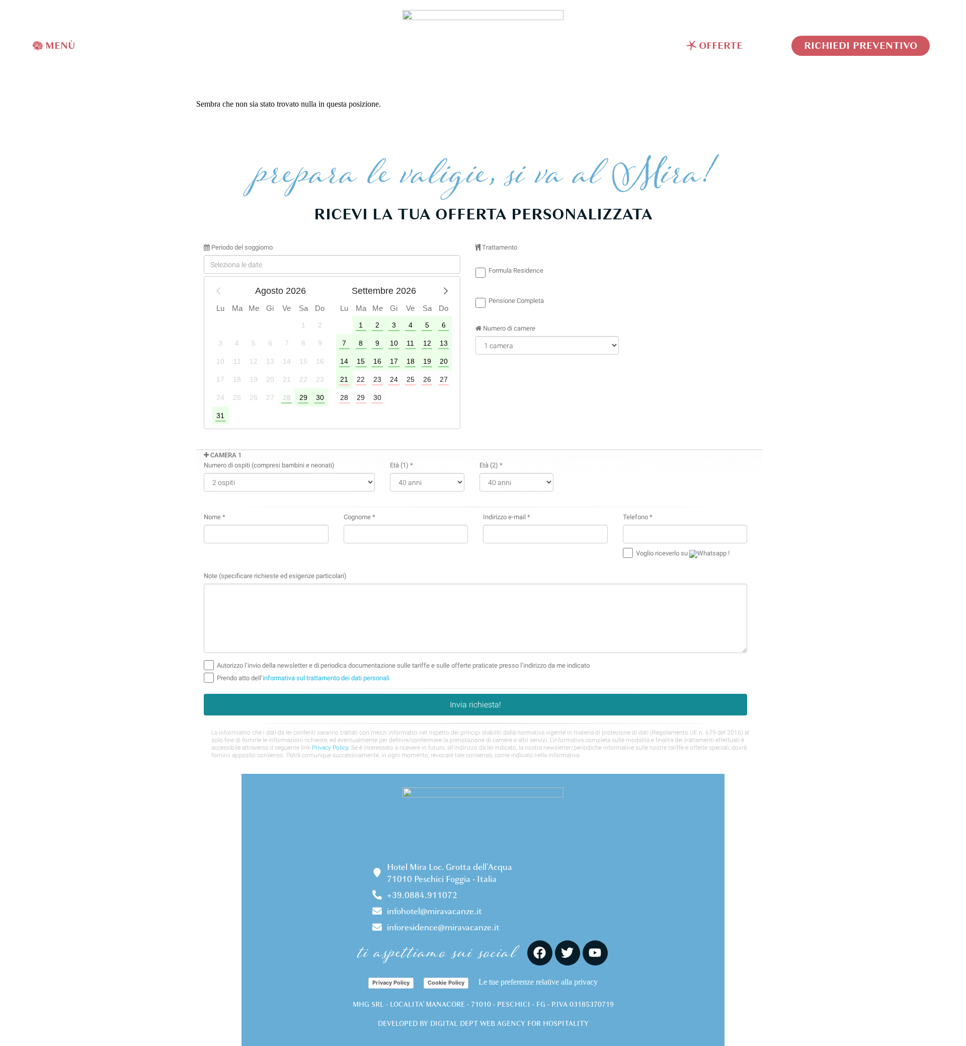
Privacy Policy (391, 982)
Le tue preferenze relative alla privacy (538, 982)
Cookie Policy (446, 982)
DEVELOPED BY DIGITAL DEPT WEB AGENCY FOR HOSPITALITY (483, 1023)
